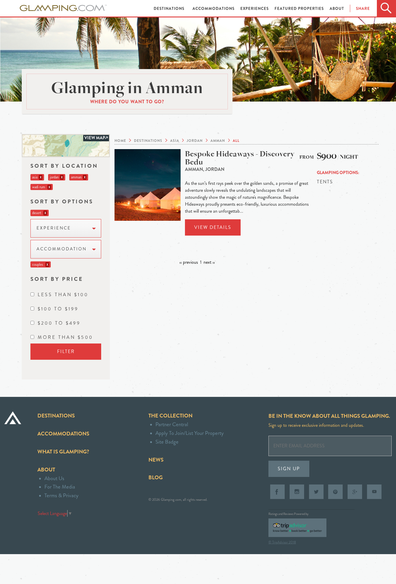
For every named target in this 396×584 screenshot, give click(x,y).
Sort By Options (61, 201)
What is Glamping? (63, 451)
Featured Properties (300, 8)
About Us (54, 478)
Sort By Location (64, 166)
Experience (54, 228)
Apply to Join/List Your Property (189, 433)
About (337, 8)
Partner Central (171, 424)
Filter (66, 351)
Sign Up (289, 468)
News (156, 460)
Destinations (170, 8)
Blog (155, 477)
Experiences (255, 8)
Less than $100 (63, 294)
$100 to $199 (58, 308)
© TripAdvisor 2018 (282, 542)
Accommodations (214, 8)
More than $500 (65, 337)
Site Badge (167, 442)
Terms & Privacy (61, 495)
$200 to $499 (59, 323)
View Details (212, 227)
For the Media (59, 487)
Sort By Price (56, 279)
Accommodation (62, 249)
